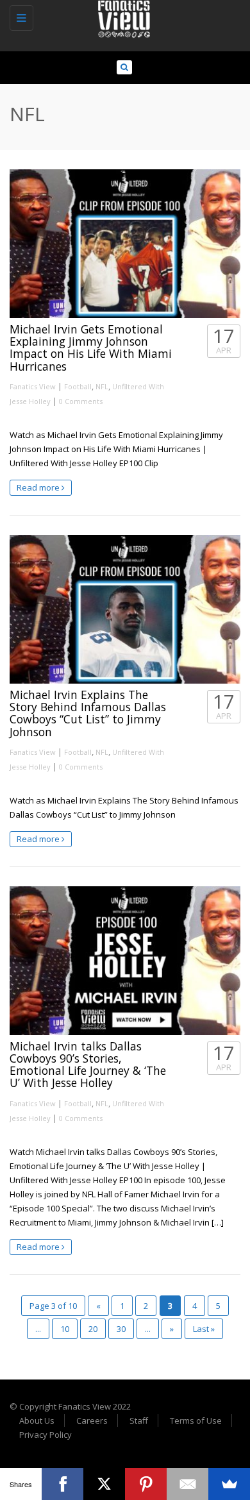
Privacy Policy (45, 1434)
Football (78, 386)
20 (92, 1329)
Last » (204, 1329)
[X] (104, 1484)
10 (64, 1329)
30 (121, 1329)
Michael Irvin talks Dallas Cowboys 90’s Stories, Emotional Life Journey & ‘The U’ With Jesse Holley (88, 1064)
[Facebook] (62, 1484)
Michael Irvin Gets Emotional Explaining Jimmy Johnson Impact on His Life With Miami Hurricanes (91, 347)
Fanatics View (33, 386)
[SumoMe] (229, 1484)
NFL (102, 386)
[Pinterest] (146, 1484)
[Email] (187, 1484)
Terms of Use (196, 1420)
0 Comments (81, 401)
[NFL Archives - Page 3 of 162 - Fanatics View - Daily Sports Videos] (121, 16)
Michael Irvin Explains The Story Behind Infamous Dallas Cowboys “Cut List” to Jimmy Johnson (88, 713)
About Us (36, 1420)
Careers (92, 1420)
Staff (138, 1420)
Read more (39, 487)
